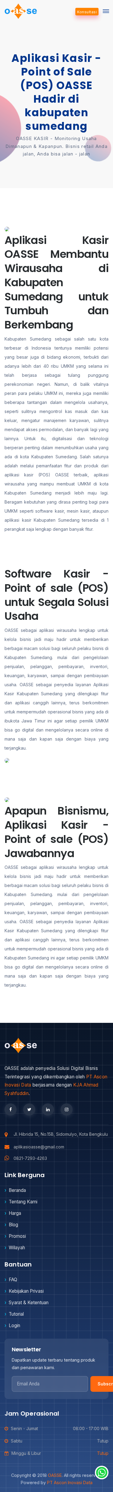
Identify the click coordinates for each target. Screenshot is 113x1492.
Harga (15, 1213)
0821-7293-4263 (30, 1158)
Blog (13, 1225)
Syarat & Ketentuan (29, 1302)
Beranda (17, 1190)
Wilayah (17, 1247)
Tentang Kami (23, 1202)
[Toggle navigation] (106, 11)
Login (14, 1325)
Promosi (17, 1236)
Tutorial (16, 1314)
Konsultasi (87, 12)
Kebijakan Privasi (26, 1291)
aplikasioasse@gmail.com (39, 1146)
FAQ (13, 1279)
